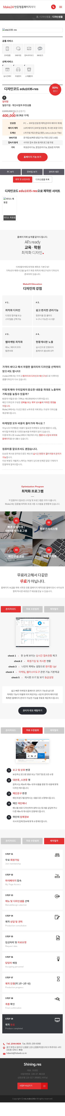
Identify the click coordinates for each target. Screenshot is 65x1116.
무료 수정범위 (32, 609)
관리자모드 (11, 609)
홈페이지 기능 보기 (32, 157)
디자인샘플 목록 (42, 179)
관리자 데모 (54, 172)
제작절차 (54, 609)
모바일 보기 (32, 172)
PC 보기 (10, 172)
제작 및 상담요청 (22, 179)
